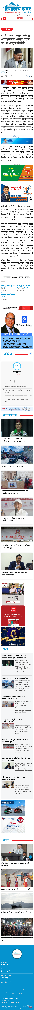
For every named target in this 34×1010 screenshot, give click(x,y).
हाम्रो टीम (4, 990)
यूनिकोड (20, 993)
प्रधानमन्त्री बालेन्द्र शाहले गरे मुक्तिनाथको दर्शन (15, 386)
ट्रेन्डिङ (6, 840)
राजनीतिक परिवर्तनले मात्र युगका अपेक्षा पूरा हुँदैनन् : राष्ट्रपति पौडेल (8, 286)
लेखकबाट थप (17, 375)
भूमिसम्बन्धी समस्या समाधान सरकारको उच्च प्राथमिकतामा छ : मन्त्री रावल (15, 492)
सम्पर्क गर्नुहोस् (4, 993)
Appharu (27, 1008)
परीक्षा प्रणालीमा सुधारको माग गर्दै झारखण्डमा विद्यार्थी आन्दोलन (17, 939)
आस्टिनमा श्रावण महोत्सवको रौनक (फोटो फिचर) (15, 889)
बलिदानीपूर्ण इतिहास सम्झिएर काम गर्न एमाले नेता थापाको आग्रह (15, 864)
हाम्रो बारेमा (12, 990)
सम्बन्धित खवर (10, 415)
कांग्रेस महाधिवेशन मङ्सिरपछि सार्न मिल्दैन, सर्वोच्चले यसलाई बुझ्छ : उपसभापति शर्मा (15, 440)
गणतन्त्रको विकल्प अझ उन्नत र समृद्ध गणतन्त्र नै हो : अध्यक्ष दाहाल (24, 286)
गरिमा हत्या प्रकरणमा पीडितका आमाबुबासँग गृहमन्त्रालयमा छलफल (15, 778)
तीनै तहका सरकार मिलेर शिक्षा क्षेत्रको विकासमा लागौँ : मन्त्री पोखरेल (16, 573)
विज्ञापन (12, 993)
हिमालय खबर (6, 71)
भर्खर (5, 649)
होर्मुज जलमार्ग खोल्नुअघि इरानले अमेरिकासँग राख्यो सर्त (16, 913)
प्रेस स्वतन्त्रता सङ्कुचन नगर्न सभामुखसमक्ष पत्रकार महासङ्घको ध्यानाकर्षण (8, 294)
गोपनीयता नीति (20, 990)
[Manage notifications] (30, 1007)
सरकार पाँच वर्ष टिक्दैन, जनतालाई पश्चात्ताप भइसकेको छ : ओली (18, 396)
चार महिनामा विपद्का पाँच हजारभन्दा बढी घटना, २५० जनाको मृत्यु (16, 546)
